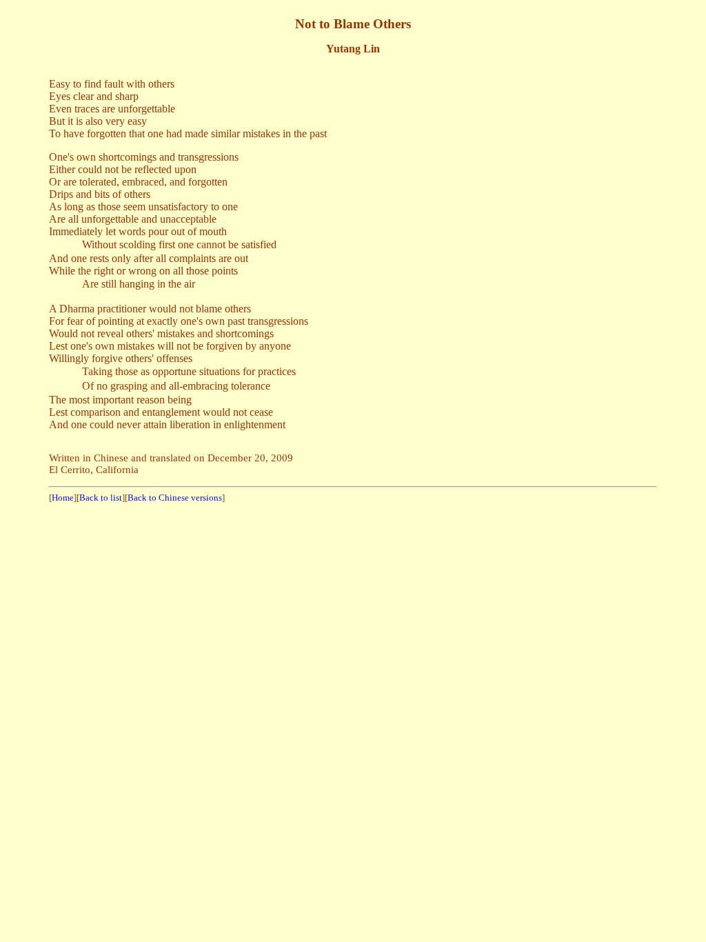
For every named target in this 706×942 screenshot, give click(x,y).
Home (63, 497)
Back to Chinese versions (175, 497)
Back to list (100, 497)
